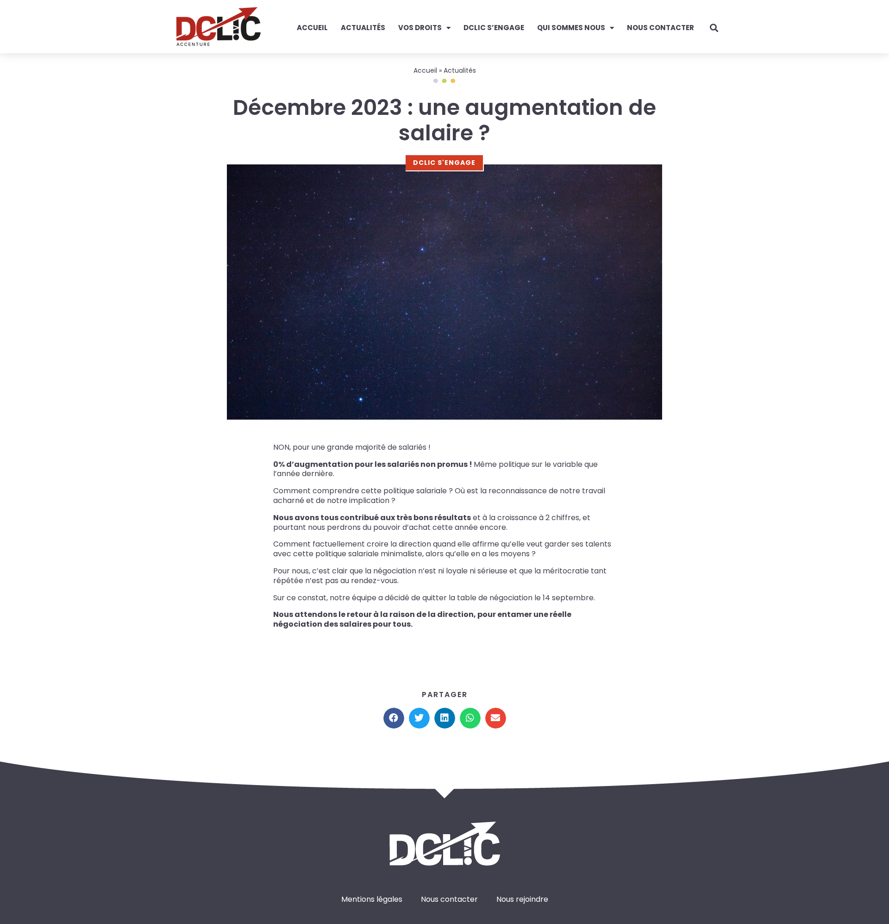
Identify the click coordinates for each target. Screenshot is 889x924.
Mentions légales (371, 899)
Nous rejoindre (522, 899)
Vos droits (420, 27)
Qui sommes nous (571, 27)
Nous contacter (660, 27)
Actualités (363, 27)
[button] (393, 718)
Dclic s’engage (493, 27)
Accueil (312, 27)
